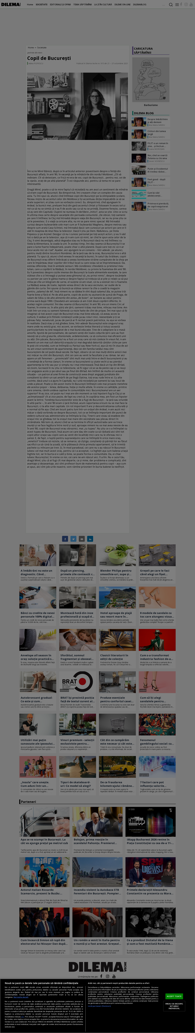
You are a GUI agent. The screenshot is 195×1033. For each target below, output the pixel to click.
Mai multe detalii (21, 997)
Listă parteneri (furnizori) (99, 1006)
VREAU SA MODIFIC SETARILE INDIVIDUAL (174, 1006)
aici (22, 1016)
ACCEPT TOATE (174, 996)
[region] (97, 1006)
